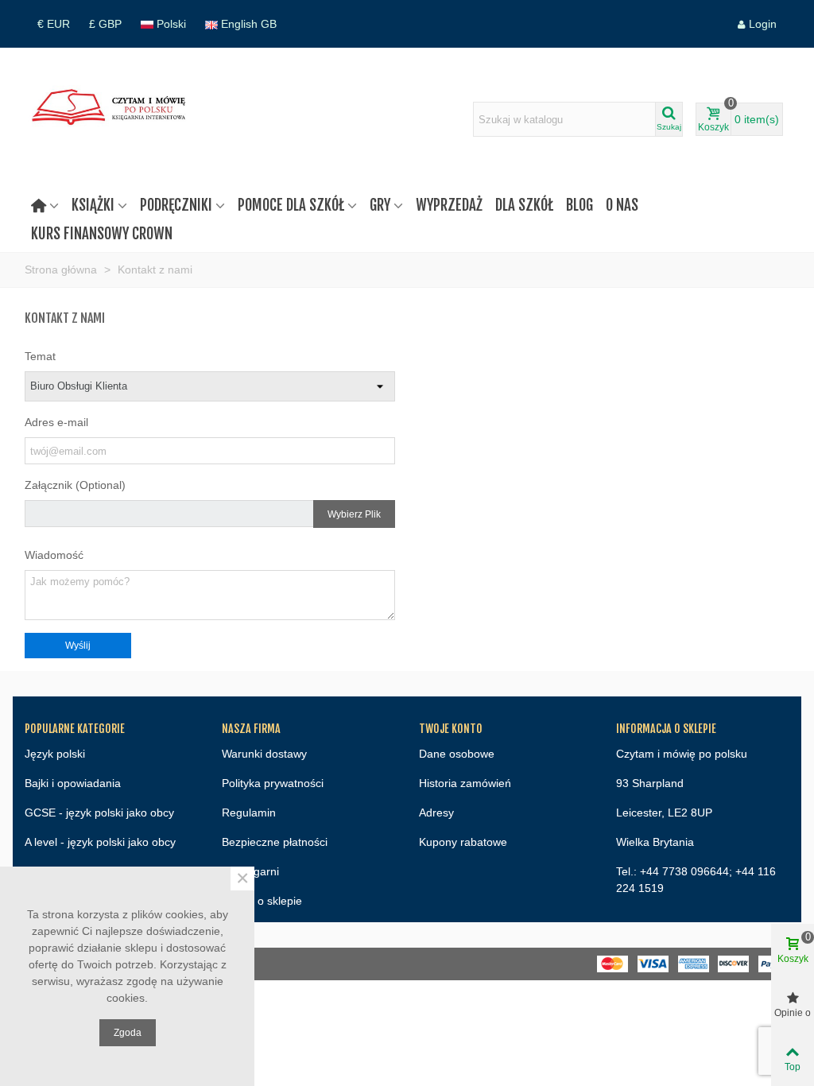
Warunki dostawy (264, 753)
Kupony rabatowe (463, 842)
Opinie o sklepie (262, 900)
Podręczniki (176, 205)
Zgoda (127, 1032)
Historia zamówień (465, 783)
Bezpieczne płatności (275, 842)
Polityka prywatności (273, 783)
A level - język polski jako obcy (100, 842)
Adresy (436, 812)
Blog (579, 205)
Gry (380, 205)
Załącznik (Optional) (75, 485)
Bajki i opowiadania (73, 783)
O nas (622, 205)
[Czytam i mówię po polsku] (112, 119)
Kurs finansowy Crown (101, 233)
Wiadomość (54, 555)
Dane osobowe (456, 753)
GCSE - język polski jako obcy (99, 812)
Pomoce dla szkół (291, 205)
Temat (40, 356)
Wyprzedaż (449, 205)
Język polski (55, 753)
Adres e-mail (56, 422)
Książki (93, 205)
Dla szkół (524, 205)
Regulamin (249, 812)
